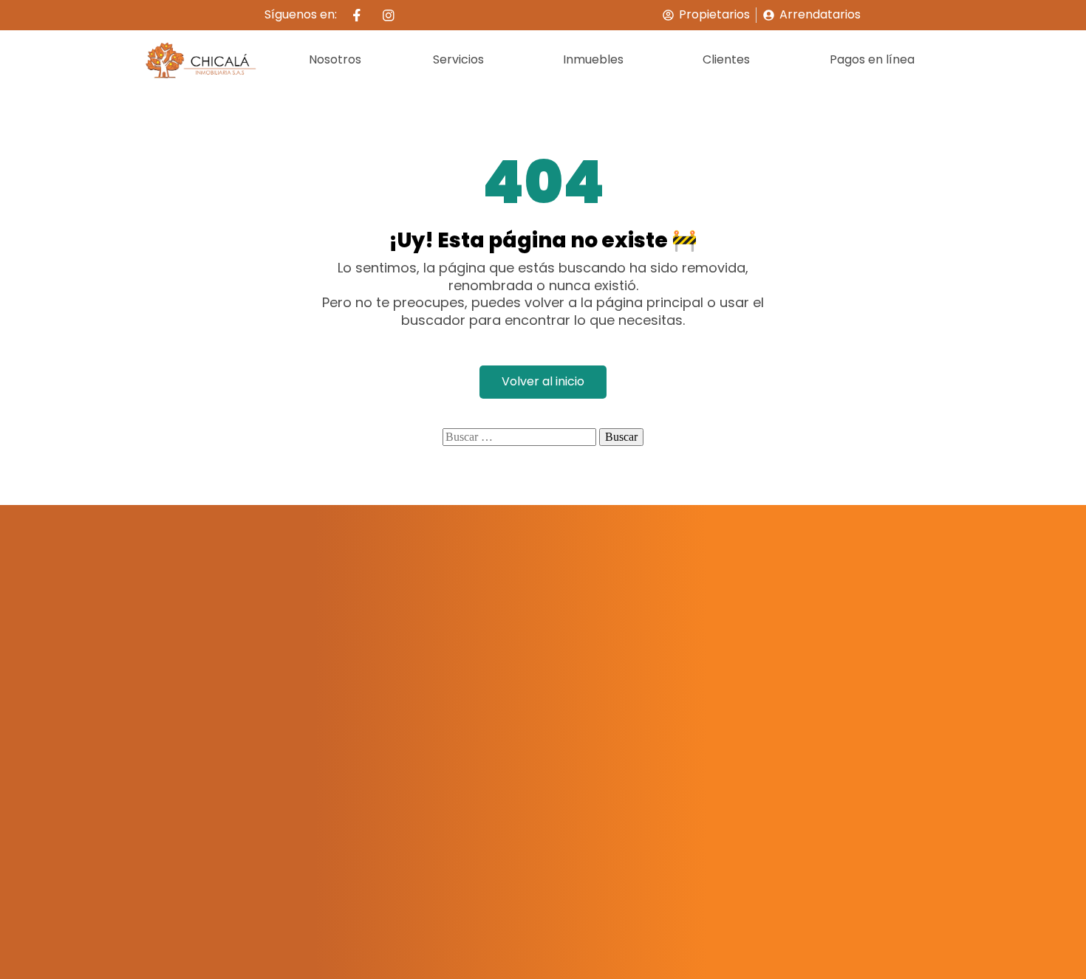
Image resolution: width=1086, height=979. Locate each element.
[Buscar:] (519, 437)
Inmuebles (593, 59)
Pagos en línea (872, 59)
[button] (462, 60)
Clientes (726, 59)
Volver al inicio (543, 381)
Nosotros (335, 59)
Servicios (458, 59)
